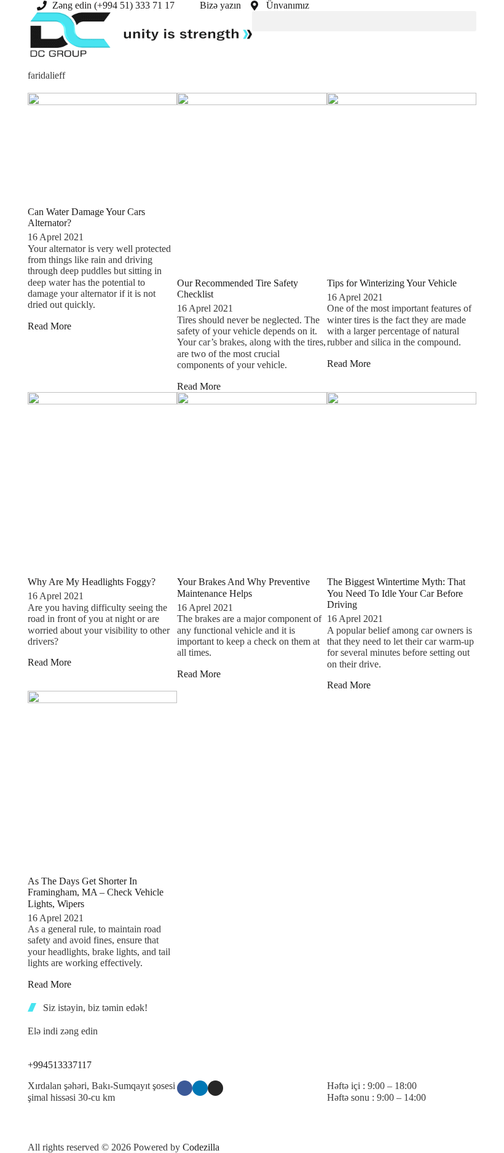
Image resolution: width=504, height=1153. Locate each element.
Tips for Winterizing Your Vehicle (392, 283)
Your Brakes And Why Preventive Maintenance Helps (243, 587)
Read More (49, 326)
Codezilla (201, 1147)
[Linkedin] (200, 1088)
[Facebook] (184, 1088)
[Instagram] (215, 1088)
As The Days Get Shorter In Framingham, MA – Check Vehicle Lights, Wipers (95, 892)
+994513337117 (60, 1065)
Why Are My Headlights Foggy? (92, 581)
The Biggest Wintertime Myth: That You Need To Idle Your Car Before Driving (396, 593)
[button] (364, 21)
